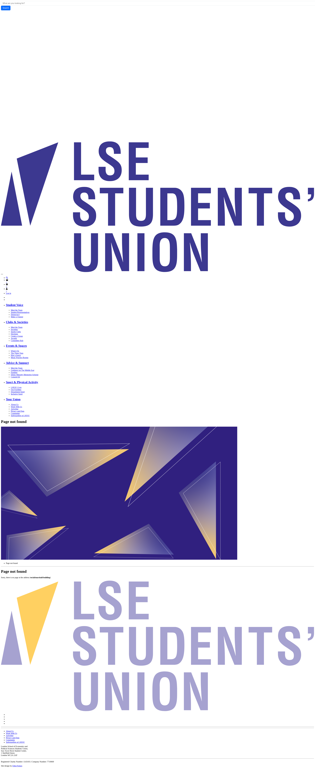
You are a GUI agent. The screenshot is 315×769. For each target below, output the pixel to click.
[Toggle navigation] (2, 274)
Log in (8, 293)
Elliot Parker (17, 766)
